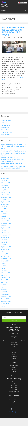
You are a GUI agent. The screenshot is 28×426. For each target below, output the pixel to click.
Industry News (5, 125)
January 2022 (5, 194)
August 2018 (5, 249)
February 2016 (5, 273)
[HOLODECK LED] (4, 3)
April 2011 (4, 289)
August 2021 (5, 204)
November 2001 (6, 296)
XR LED (12, 92)
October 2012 (5, 280)
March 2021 (4, 216)
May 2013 (4, 275)
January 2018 (5, 254)
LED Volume (11, 88)
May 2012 (4, 282)
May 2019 (4, 242)
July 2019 (4, 240)
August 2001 (5, 303)
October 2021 (5, 199)
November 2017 (6, 258)
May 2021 (4, 211)
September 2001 (6, 301)
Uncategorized (5, 134)
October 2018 (5, 244)
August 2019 (5, 237)
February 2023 (5, 183)
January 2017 (5, 270)
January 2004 (5, 294)
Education (4, 123)
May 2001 (4, 306)
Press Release (5, 130)
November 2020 (6, 225)
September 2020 (6, 228)
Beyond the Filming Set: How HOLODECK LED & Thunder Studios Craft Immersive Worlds (14, 146)
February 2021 (5, 218)
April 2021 (4, 213)
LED (5, 88)
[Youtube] (15, 411)
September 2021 (6, 202)
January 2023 (5, 185)
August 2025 (5, 178)
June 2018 (4, 251)
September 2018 (6, 247)
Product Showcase (7, 132)
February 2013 (5, 277)
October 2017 (5, 261)
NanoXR (4, 90)
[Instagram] (12, 411)
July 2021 (4, 206)
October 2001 (5, 299)
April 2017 (4, 266)
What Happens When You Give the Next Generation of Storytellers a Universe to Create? (13, 153)
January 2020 (5, 232)
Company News (9, 84)
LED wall (18, 88)
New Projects (5, 127)
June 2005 (4, 292)
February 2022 (5, 192)
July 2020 (4, 230)
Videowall (11, 90)
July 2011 (4, 287)
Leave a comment (9, 94)
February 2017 (5, 268)
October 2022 (5, 187)
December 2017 (6, 256)
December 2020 (6, 223)
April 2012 (4, 284)
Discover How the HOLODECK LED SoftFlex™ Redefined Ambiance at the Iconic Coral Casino (12, 159)
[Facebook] (19, 411)
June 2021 (4, 209)
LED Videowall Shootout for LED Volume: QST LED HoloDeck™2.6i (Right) (13, 31)
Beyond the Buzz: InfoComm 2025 (11, 163)
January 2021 (5, 221)
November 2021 (6, 197)
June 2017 (4, 263)
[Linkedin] (9, 411)
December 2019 (6, 235)
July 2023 (4, 180)
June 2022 (4, 190)
